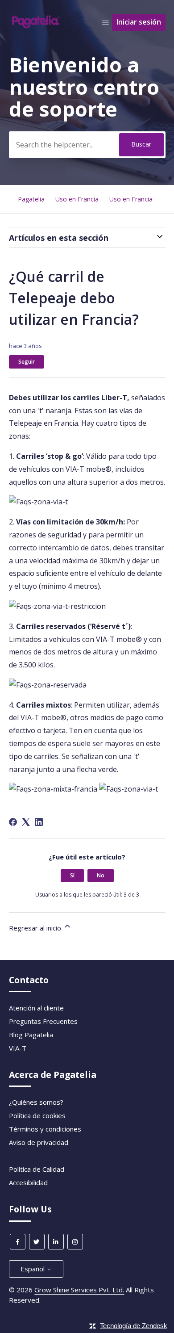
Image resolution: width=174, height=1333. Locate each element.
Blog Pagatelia (31, 1034)
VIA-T (17, 1048)
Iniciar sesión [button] (138, 22)
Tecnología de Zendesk (133, 1325)
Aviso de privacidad (38, 1142)
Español (33, 1268)
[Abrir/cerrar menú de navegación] (105, 22)
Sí (72, 875)
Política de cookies (37, 1115)
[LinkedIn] (39, 822)
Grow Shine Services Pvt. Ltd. (79, 1289)
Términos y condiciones (45, 1128)
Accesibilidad (28, 1182)
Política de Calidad (36, 1169)
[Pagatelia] (36, 26)
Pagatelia (31, 199)
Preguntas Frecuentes (43, 1021)
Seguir (26, 361)
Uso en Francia (77, 199)
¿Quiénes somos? (36, 1102)
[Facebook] (13, 822)
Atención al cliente (36, 1007)
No (100, 875)
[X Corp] (26, 822)
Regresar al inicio (36, 927)
